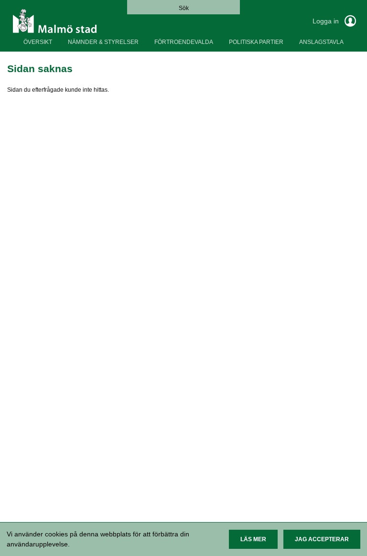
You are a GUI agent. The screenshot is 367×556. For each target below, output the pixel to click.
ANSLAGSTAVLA (321, 42)
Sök (184, 8)
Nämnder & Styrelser (103, 42)
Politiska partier (256, 42)
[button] (253, 539)
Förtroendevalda (183, 42)
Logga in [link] (327, 21)
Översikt (37, 42)
